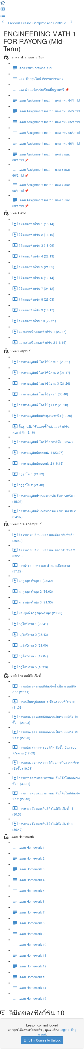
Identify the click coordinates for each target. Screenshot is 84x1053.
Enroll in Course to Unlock (42, 1040)
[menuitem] (2, 10)
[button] (2, 4)
